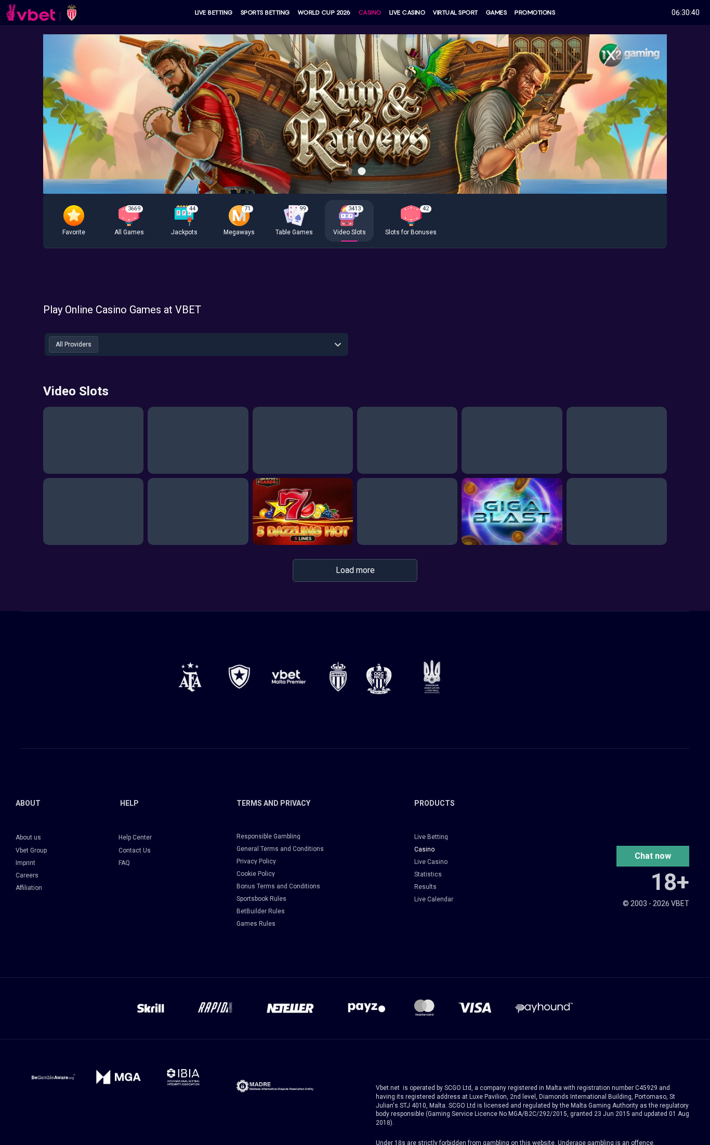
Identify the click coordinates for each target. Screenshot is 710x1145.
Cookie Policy (255, 874)
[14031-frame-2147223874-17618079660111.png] (183, 1076)
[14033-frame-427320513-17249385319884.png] (274, 1086)
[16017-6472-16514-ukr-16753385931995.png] (432, 676)
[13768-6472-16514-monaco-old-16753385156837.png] (338, 677)
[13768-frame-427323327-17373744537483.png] (190, 677)
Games (496, 12)
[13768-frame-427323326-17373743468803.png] (239, 677)
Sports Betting (265, 12)
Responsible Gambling (268, 836)
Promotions (535, 12)
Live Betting (214, 12)
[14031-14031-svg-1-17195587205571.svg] (53, 1076)
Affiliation (29, 888)
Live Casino (407, 12)
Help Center (135, 837)
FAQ (124, 863)
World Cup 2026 (324, 12)
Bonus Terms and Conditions (278, 886)
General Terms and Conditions (280, 849)
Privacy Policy (256, 861)
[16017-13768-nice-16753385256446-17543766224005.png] (379, 678)
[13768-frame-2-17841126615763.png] (289, 677)
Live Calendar (433, 899)
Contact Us (135, 850)
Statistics (428, 874)
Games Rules (255, 924)
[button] (73, 221)
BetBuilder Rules (260, 911)
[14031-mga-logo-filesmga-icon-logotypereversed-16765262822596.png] (118, 1076)
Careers (27, 875)
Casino (370, 12)
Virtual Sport (455, 12)
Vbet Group (31, 850)
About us (28, 837)
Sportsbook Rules (261, 899)
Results (425, 887)
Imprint (25, 863)
